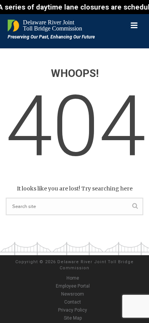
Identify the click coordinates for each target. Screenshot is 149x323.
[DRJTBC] (46, 25)
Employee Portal (73, 286)
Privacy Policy (72, 310)
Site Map (73, 318)
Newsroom (72, 294)
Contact (72, 302)
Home (72, 278)
